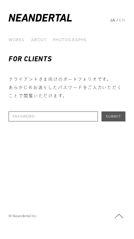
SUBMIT (113, 116)
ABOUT (39, 40)
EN (122, 20)
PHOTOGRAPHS (69, 40)
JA (112, 20)
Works (17, 40)
